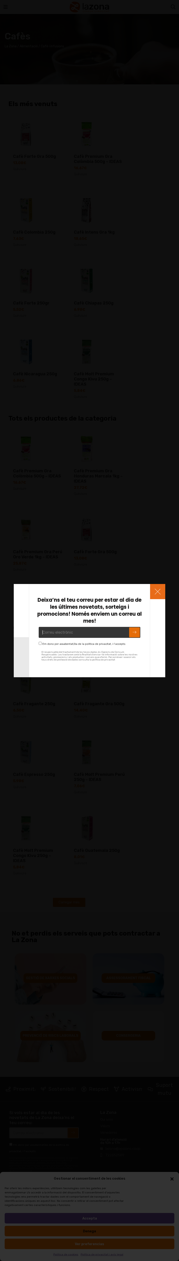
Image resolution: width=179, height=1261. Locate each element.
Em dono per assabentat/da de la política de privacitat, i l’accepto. (84, 644)
